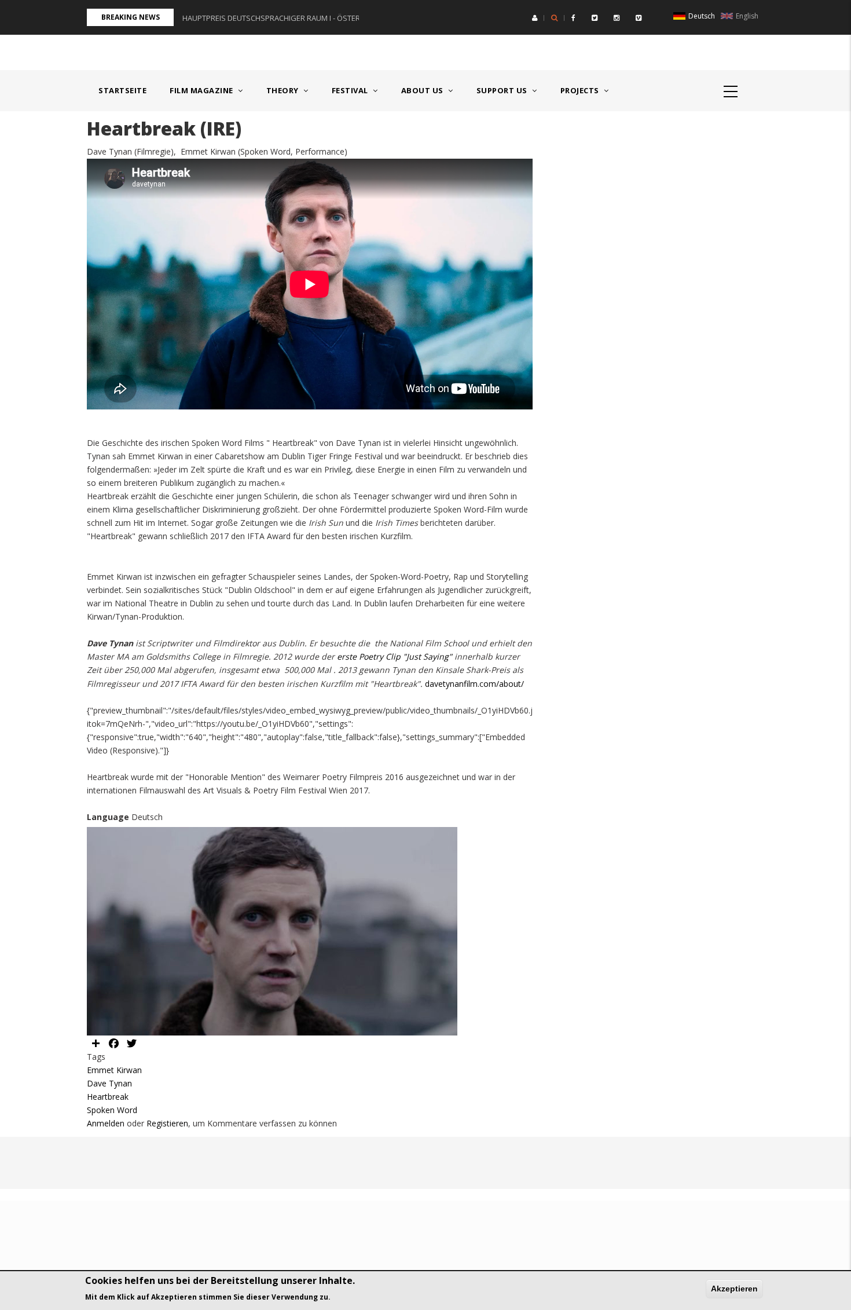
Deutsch (701, 16)
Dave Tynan (109, 1083)
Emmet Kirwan (114, 1069)
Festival (351, 90)
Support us (503, 90)
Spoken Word (112, 1109)
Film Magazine (202, 90)
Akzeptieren (734, 1288)
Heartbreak (108, 1096)
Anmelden (105, 1123)
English (746, 16)
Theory (283, 90)
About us (423, 90)
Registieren (167, 1123)
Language (108, 816)
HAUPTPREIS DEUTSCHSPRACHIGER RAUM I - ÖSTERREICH (281, 18)
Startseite (122, 90)
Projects (580, 90)
